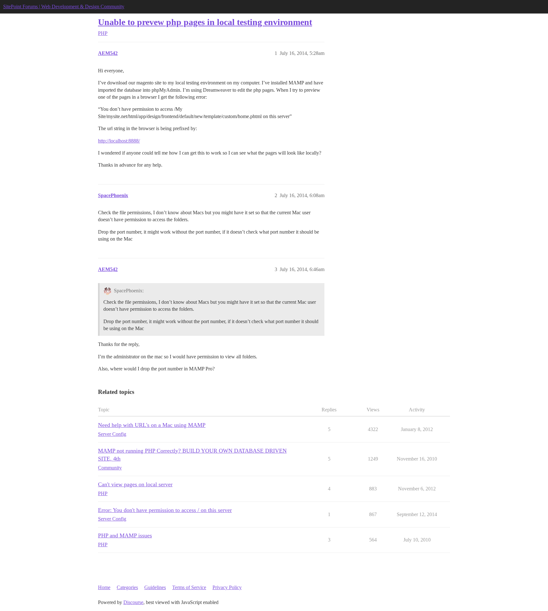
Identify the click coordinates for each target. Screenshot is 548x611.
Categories (127, 587)
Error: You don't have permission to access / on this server (165, 510)
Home (104, 587)
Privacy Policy (227, 587)
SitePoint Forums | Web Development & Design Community (63, 6)
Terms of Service (189, 587)
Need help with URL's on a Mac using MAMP (152, 425)
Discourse (133, 602)
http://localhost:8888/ (119, 140)
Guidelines (155, 587)
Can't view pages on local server (135, 484)
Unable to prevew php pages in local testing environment (205, 22)
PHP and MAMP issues (125, 535)
